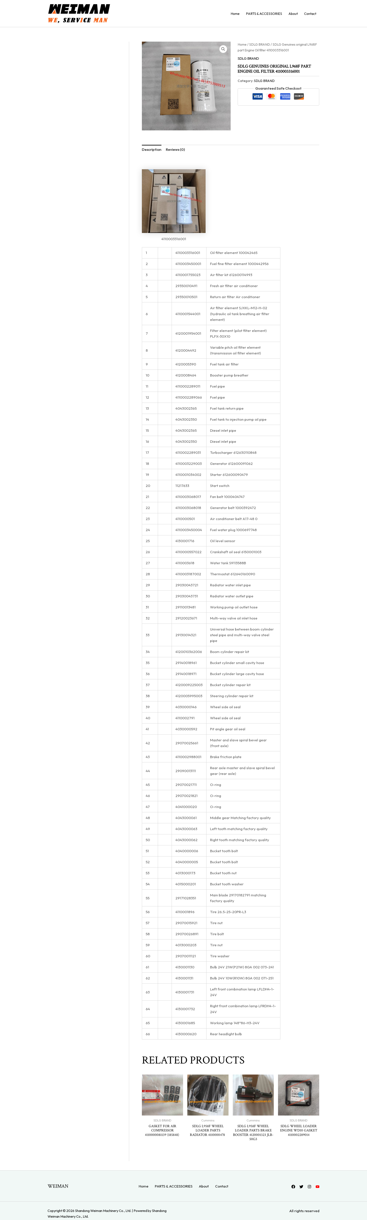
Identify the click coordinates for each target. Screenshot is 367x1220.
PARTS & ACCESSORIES (264, 13)
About (293, 13)
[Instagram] (309, 1187)
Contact (310, 13)
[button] (223, 49)
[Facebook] (293, 1187)
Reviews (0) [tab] (175, 149)
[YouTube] (317, 1187)
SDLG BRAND (259, 44)
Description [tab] (151, 149)
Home (235, 13)
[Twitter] (301, 1187)
